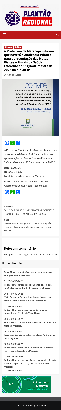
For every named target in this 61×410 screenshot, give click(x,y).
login (26, 254)
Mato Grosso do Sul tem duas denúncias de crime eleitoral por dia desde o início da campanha (27, 299)
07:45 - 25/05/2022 (13, 75)
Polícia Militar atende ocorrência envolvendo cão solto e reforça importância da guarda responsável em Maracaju (30, 363)
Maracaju (8, 47)
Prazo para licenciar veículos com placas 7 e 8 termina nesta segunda (29, 337)
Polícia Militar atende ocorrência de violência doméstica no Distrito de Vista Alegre (25, 311)
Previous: (29, 210)
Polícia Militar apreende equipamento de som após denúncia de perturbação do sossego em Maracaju (28, 286)
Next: (27, 225)
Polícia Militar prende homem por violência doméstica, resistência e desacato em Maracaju (30, 349)
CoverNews (26, 405)
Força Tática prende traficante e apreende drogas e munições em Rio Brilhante (28, 274)
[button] (5, 34)
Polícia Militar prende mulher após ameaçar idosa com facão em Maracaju (30, 324)
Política (18, 47)
